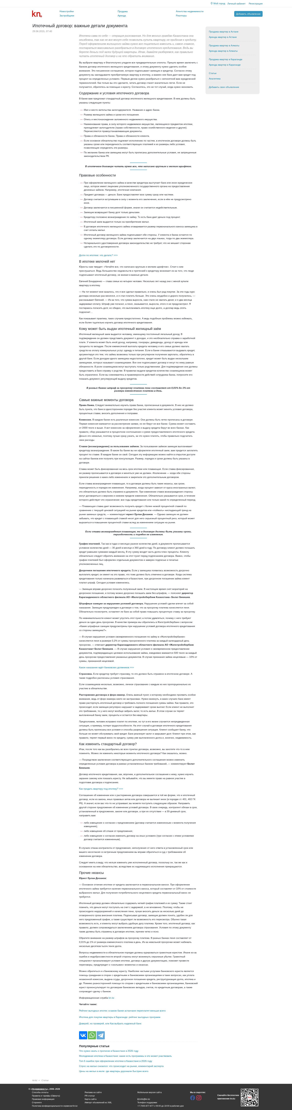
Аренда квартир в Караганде (225, 64)
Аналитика (215, 78)
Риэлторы (181, 15)
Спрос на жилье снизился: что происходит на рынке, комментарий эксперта (121, 1066)
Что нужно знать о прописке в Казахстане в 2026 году (108, 1050)
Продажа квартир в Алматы (224, 45)
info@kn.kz (145, 1099)
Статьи (212, 73)
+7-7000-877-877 (145, 1106)
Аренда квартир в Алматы (223, 51)
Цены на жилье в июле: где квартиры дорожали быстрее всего (113, 1071)
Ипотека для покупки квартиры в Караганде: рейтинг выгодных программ (119, 1017)
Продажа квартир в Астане (223, 31)
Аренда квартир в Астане (223, 37)
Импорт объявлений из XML (98, 1102)
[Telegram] (101, 1035)
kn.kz (111, 997)
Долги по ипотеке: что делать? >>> (98, 255)
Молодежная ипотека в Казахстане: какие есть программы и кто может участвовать (125, 1056)
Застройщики (66, 15)
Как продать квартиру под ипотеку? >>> (101, 788)
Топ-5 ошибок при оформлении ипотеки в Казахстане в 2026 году (115, 1061)
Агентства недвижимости (189, 11)
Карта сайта (90, 1099)
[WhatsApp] (92, 1035)
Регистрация (256, 3)
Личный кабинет (236, 3)
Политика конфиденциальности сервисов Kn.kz (55, 1106)
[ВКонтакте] (83, 1035)
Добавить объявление (248, 14)
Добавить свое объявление (224, 87)
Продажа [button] (123, 11)
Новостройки (66, 11)
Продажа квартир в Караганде (225, 59)
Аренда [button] (122, 15)
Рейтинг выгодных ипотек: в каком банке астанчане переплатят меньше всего (122, 1010)
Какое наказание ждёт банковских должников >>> (106, 667)
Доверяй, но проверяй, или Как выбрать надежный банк (110, 1023)
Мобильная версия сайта (149, 1092)
